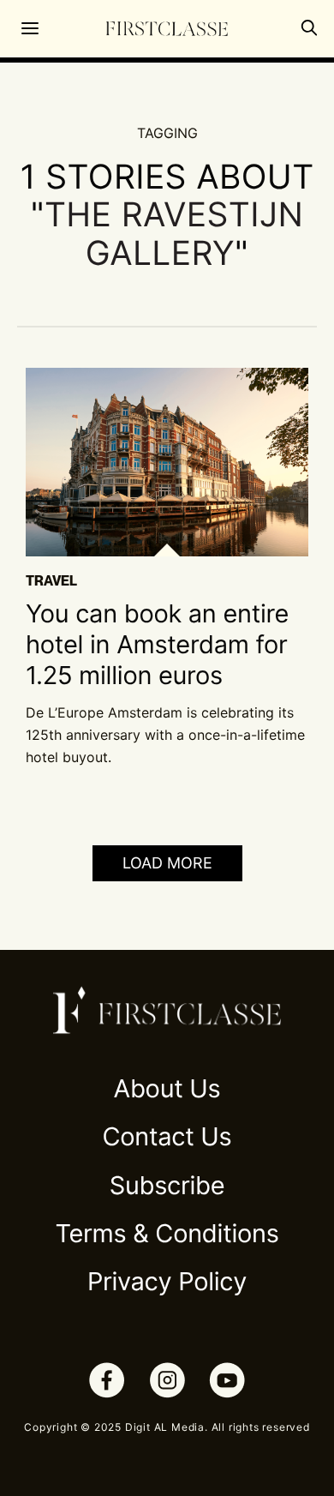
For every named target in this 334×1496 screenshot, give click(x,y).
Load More (167, 863)
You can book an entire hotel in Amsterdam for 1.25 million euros (157, 645)
